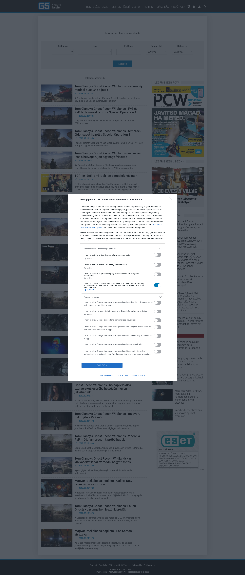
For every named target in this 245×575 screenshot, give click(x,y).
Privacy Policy (138, 375)
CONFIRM (102, 365)
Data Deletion (106, 375)
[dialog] (122, 287)
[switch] (157, 255)
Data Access (122, 375)
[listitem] (122, 248)
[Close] (171, 200)
